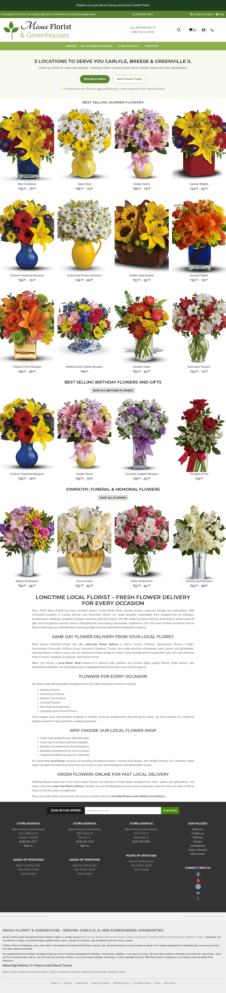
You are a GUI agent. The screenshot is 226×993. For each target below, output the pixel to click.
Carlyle (189, 644)
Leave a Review (197, 849)
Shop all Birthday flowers (113, 390)
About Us (197, 829)
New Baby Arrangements (54, 706)
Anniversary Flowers (52, 694)
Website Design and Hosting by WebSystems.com (203, 916)
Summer (71, 45)
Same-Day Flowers (101, 983)
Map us (28, 845)
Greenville (54, 648)
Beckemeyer (164, 644)
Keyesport (87, 648)
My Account (197, 853)
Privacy (197, 841)
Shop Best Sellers (95, 79)
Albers (128, 644)
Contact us (197, 833)
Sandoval (100, 648)
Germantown (39, 648)
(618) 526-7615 (85, 841)
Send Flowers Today (129, 79)
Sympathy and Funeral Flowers (58, 711)
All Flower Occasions (96, 45)
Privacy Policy (41, 916)
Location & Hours (203, 14)
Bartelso (150, 644)
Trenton (112, 648)
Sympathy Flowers (142, 983)
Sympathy (151, 45)
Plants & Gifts (128, 45)
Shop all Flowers (113, 497)
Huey (77, 648)
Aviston (138, 644)
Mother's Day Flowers (53, 698)
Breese (178, 644)
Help (221, 14)
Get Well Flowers (50, 702)
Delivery (198, 837)
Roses (158, 983)
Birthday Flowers (50, 690)
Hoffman (67, 648)
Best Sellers (170, 983)
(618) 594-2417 (144, 14)
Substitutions (197, 845)
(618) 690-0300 (141, 841)
